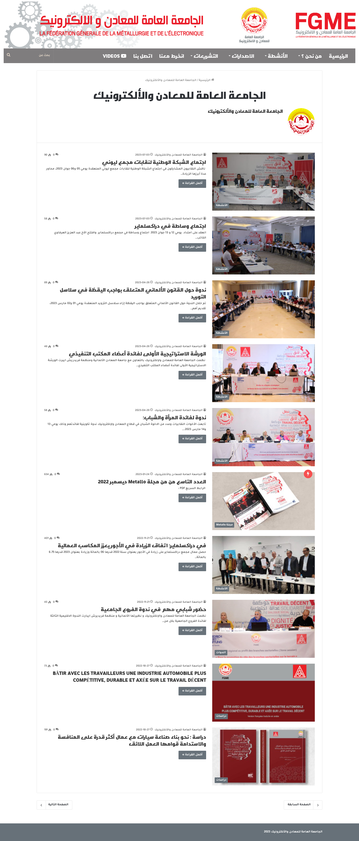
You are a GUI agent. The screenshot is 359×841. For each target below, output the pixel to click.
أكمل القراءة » (192, 183)
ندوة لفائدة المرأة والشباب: (174, 417)
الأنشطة (278, 55)
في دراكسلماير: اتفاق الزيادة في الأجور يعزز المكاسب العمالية (132, 545)
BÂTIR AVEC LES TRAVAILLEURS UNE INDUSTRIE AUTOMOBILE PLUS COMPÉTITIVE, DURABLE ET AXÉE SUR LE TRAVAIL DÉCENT (129, 676)
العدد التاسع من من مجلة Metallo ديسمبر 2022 (152, 481)
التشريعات (206, 55)
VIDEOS (112, 55)
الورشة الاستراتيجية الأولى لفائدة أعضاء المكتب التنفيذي (137, 353)
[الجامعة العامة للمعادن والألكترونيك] (179, 24)
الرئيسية (339, 55)
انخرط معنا (171, 55)
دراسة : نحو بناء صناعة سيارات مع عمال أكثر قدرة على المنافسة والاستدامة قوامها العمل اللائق (132, 740)
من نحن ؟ (311, 55)
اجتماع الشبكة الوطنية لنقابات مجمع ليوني (154, 162)
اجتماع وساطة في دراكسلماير (170, 225)
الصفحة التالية (58, 805)
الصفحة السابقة (299, 805)
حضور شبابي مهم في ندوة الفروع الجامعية (153, 609)
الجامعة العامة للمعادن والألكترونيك (245, 111)
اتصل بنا (142, 55)
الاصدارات (243, 55)
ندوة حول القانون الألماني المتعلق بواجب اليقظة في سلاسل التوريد (133, 293)
